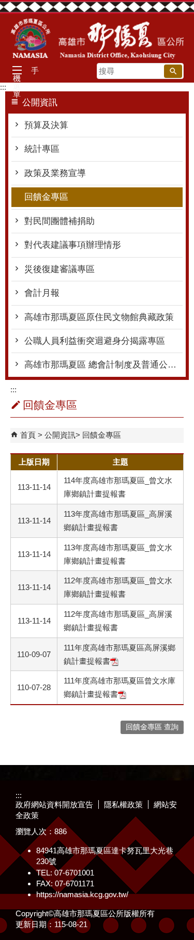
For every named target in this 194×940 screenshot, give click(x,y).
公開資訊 (60, 435)
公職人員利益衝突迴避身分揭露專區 (94, 341)
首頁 (28, 435)
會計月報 (41, 293)
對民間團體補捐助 (59, 221)
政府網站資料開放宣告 (54, 804)
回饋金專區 (46, 197)
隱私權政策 (123, 804)
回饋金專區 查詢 (152, 727)
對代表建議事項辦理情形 (72, 245)
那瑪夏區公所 (97, 38)
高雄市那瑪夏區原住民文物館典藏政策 (99, 317)
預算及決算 (46, 125)
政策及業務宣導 (55, 173)
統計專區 (41, 149)
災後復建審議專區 (59, 269)
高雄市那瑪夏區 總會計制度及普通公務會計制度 (103, 365)
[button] (173, 71)
